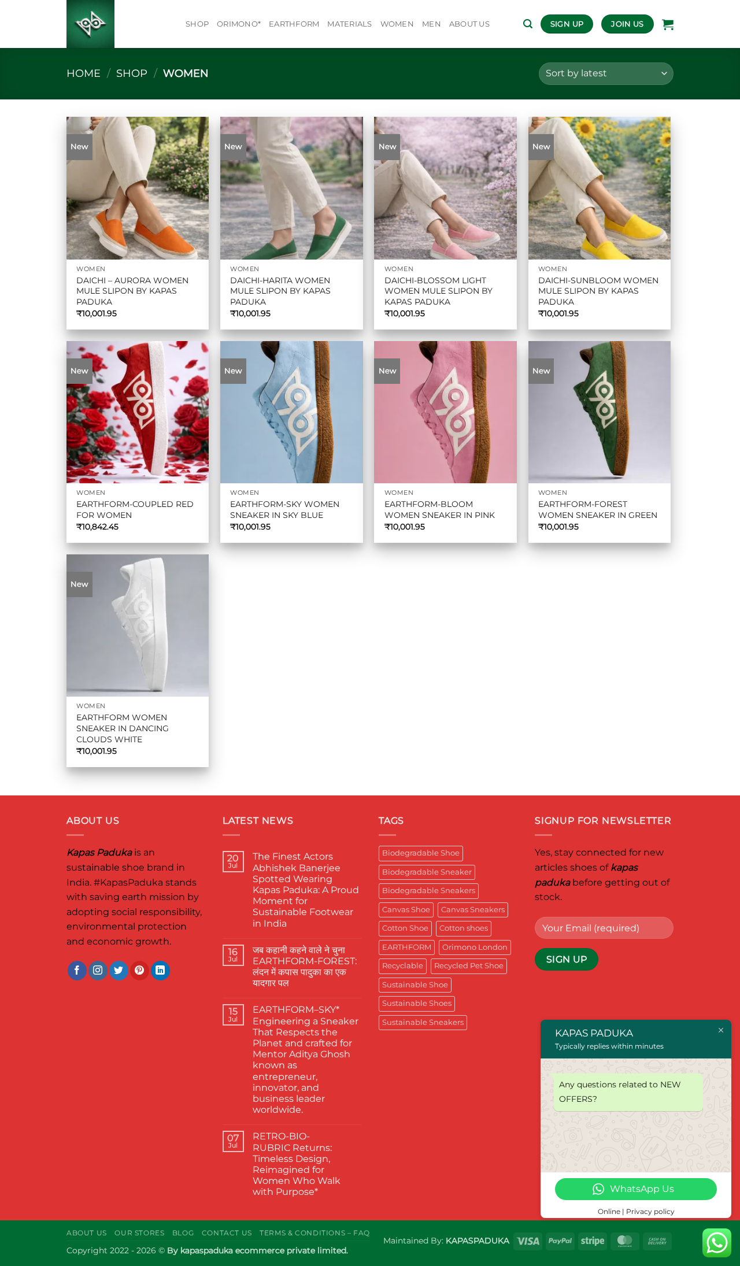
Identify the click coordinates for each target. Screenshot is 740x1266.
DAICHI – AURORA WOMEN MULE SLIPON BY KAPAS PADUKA (132, 291)
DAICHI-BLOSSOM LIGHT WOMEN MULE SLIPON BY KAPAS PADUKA (438, 291)
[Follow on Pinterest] (139, 970)
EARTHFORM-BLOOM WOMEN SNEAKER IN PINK (439, 509)
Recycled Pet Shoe (469, 965)
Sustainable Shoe (415, 984)
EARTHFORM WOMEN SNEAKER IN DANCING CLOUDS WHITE (122, 728)
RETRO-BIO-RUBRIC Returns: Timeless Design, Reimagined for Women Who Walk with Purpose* (297, 1164)
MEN (431, 24)
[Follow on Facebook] (77, 970)
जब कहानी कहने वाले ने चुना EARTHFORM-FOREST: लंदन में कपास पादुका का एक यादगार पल (305, 967)
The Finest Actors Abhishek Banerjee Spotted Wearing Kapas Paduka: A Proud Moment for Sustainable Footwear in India (306, 889)
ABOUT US (469, 24)
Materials (349, 24)
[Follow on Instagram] (98, 970)
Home (83, 73)
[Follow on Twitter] (118, 970)
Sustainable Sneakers (423, 1022)
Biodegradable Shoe (421, 853)
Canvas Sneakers (473, 909)
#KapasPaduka (128, 882)
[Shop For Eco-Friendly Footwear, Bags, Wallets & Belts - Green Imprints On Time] (117, 24)
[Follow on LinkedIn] (160, 970)
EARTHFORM (294, 24)
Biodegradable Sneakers (428, 890)
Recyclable (402, 965)
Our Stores (139, 1232)
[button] (527, 24)
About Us (86, 1232)
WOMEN (397, 24)
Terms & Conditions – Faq (315, 1232)
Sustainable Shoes (417, 1003)
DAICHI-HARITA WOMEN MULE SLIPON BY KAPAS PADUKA (280, 291)
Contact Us (227, 1232)
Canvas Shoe (406, 909)
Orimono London (475, 947)
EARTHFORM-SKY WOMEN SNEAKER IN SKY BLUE (284, 509)
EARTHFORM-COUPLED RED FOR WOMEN (135, 509)
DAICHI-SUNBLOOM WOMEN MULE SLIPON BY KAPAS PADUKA (598, 291)
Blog (183, 1232)
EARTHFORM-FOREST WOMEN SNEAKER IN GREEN (597, 509)
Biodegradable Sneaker (427, 872)
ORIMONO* (239, 24)
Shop (197, 24)
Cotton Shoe (405, 928)
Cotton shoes (463, 928)
